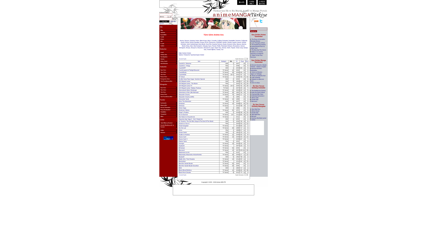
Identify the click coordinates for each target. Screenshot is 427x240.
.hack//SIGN (182, 74)
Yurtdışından (163, 56)
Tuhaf (237, 48)
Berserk (254, 116)
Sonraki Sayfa (182, 58)
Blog (161, 30)
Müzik (183, 46)
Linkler (162, 45)
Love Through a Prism (258, 43)
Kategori (223, 61)
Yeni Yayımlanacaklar (166, 81)
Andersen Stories (184, 110)
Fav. (247, 61)
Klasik (225, 44)
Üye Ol (161, 23)
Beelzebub (182, 161)
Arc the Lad (182, 128)
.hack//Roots (182, 72)
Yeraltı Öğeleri (211, 49)
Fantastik (219, 42)
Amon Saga (182, 108)
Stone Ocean (255, 111)
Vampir (246, 48)
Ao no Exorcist (183, 114)
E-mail (162, 43)
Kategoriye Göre (165, 79)
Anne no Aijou (255, 83)
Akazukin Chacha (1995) (186, 97)
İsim (199, 61)
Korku (234, 44)
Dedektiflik (232, 40)
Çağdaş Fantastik (222, 40)
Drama (202, 42)
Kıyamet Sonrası (217, 44)
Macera (239, 44)
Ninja (187, 46)
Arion (180, 130)
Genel (162, 52)
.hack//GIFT (182, 68)
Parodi (214, 46)
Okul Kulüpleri (197, 46)
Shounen (200, 48)
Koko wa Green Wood (258, 92)
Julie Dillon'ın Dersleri (166, 123)
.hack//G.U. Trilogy (184, 66)
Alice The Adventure (185, 101)
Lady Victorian (256, 77)
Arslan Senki (183, 132)
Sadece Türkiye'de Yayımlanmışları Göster (191, 55)
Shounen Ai (206, 48)
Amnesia (181, 106)
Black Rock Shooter (185, 172)
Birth (180, 168)
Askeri (197, 40)
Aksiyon (186, 40)
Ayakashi (182, 146)
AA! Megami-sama (184, 81)
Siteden (162, 59)
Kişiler (162, 130)
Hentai (244, 42)
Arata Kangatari (183, 126)
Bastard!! (181, 157)
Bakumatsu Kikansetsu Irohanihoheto (190, 154)
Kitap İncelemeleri (165, 109)
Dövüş (187, 42)
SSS (161, 41)
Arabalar (192, 40)
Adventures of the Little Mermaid (188, 92)
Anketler (162, 32)
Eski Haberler (164, 63)
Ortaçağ (205, 46)
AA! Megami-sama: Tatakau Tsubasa (190, 88)
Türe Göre (163, 72)
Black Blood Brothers (185, 170)
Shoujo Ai (194, 48)
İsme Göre (163, 70)
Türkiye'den (163, 54)
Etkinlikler (163, 112)
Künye (162, 39)
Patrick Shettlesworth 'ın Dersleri (167, 126)
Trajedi (233, 48)
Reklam (230, 46)
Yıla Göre (163, 74)
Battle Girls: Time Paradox (187, 159)
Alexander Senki (184, 99)
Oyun (209, 46)
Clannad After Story (257, 94)
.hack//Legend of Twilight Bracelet (189, 70)
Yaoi (205, 49)
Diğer (161, 116)
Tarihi (228, 48)
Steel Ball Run (256, 109)
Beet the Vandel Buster (186, 163)
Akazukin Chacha (184, 94)
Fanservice (212, 42)
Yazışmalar (163, 114)
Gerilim (224, 42)
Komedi (229, 44)
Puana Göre (163, 76)
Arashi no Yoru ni (184, 123)
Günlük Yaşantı (232, 42)
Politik (218, 46)
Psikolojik (224, 46)
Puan (242, 61)
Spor (212, 48)
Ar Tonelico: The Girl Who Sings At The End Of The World (196, 121)
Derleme (238, 40)
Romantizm (236, 46)
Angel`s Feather (184, 112)
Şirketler (162, 132)
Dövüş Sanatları (194, 42)
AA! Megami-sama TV (185, 86)
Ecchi (206, 42)
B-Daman (182, 148)
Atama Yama (183, 141)
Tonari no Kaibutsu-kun (259, 75)
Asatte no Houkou (184, 134)
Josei (188, 44)
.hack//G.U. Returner (185, 63)
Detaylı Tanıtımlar (165, 107)
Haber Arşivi (163, 61)
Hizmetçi (183, 44)
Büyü (209, 40)
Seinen (242, 46)
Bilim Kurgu (203, 40)
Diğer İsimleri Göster (185, 53)
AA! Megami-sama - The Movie (188, 83)
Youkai (218, 49)
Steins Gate (255, 98)
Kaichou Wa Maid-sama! (259, 118)
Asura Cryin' (182, 137)
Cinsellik (214, 40)
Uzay (241, 48)
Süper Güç (218, 48)
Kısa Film (209, 44)
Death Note (255, 99)
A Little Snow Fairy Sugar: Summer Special (192, 79)
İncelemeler (163, 103)
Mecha (244, 44)
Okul (191, 46)
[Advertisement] (186, 3)
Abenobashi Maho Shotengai (188, 90)
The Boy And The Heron (259, 50)
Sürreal (224, 48)
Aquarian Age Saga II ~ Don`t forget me (191, 119)
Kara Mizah (201, 44)
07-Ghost (182, 77)
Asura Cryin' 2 (183, 139)
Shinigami (182, 48)
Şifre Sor (173, 21)
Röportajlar (163, 105)
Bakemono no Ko (184, 152)
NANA (253, 120)
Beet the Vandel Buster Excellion (189, 166)
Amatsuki (182, 103)
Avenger (181, 143)
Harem (239, 42)
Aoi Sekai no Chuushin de (187, 117)
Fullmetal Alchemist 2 (258, 96)
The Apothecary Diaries (259, 44)
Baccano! (182, 150)
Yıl (236, 61)
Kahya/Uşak (194, 44)
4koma (182, 40)
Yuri (222, 49)
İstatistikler (163, 34)
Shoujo (188, 48)
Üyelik (162, 37)
